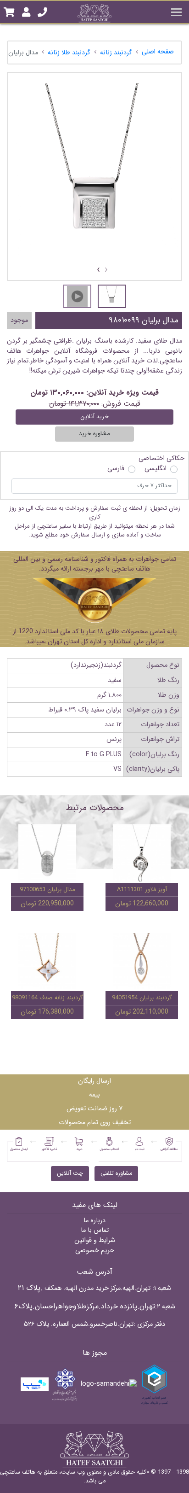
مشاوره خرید (94, 433)
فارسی (115, 469)
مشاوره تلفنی (116, 1173)
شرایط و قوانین (94, 1240)
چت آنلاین (70, 1173)
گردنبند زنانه (116, 52)
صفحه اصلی (158, 52)
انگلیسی (156, 469)
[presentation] (106, 270)
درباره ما (94, 1220)
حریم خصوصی (94, 1250)
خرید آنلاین (94, 416)
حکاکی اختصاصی (161, 459)
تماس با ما (95, 1230)
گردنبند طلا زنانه (69, 52)
